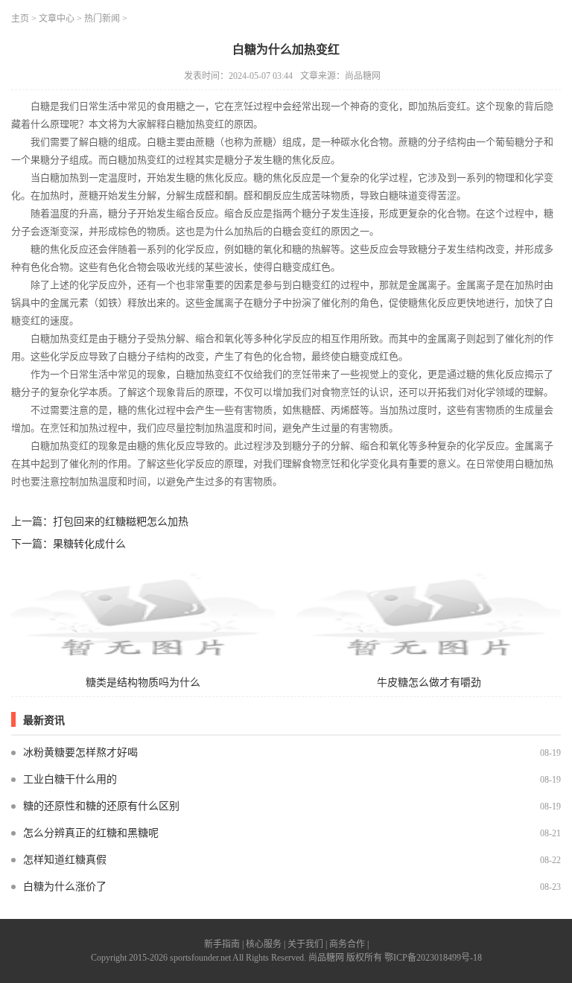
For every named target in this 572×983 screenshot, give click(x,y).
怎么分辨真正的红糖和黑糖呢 (91, 833)
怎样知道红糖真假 (65, 859)
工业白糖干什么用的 (70, 779)
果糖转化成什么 (89, 544)
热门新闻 (102, 18)
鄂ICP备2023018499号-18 (433, 957)
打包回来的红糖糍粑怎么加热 (120, 521)
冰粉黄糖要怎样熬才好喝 (80, 752)
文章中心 (56, 18)
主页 (20, 18)
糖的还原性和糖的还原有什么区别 (101, 806)
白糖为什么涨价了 (65, 886)
